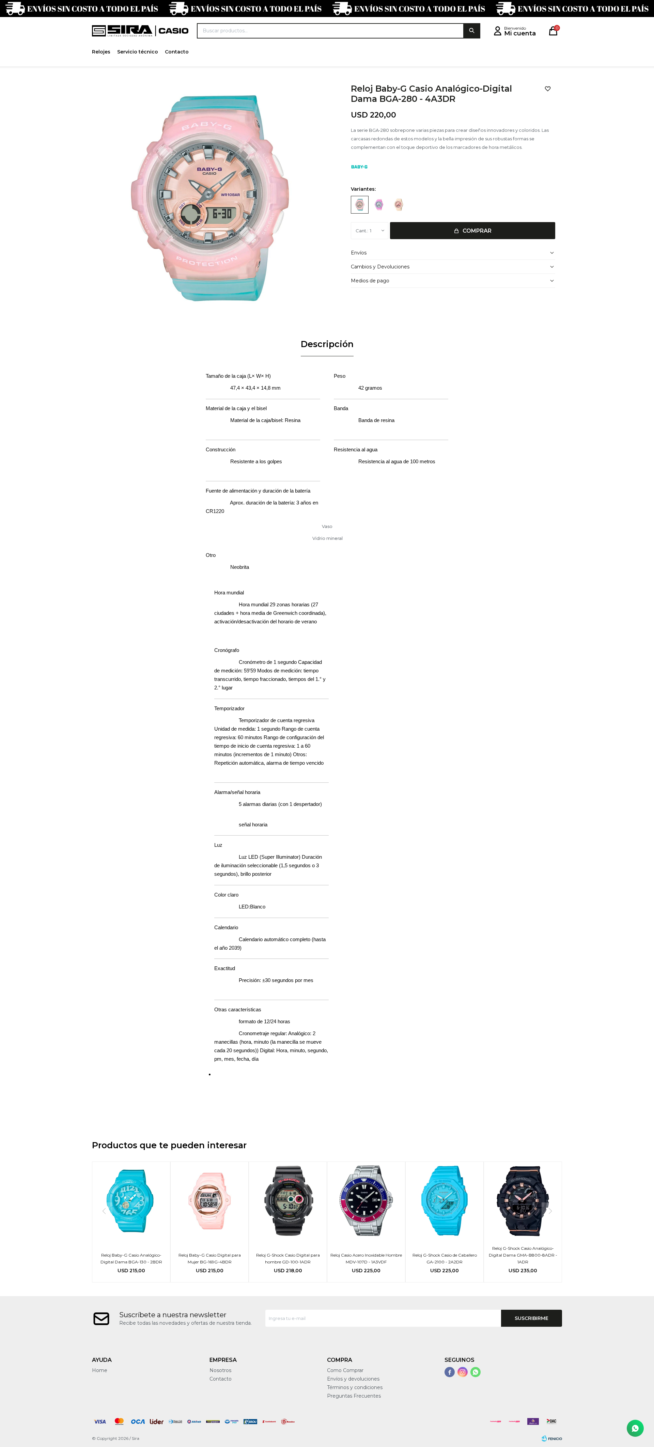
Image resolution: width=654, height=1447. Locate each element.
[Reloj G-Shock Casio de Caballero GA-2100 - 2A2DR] (444, 1201)
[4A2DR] (398, 205)
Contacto (177, 52)
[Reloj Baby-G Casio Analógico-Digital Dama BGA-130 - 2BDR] (131, 1201)
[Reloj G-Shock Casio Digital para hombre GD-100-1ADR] (288, 1201)
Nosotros (220, 1370)
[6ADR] (379, 205)
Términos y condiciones (355, 1387)
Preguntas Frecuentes (354, 1396)
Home (99, 1370)
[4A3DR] (360, 205)
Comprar (477, 231)
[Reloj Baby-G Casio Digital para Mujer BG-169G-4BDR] (209, 1201)
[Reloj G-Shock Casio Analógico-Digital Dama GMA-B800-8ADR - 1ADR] (523, 1201)
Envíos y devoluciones (353, 1379)
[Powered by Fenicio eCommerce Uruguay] (552, 1438)
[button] (471, 30)
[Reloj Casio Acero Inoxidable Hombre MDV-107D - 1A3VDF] (366, 1201)
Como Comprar (345, 1370)
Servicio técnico (137, 52)
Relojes (101, 52)
